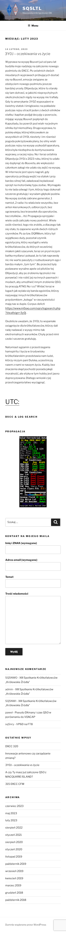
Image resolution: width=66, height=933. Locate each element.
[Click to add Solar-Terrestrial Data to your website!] (33, 506)
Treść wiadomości (16, 593)
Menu (35, 25)
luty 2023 (11, 820)
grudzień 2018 (14, 892)
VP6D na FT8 (24, 724)
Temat (9, 577)
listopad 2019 (13, 856)
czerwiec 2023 (14, 806)
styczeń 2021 (13, 834)
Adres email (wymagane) (21, 560)
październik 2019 (15, 863)
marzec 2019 (13, 885)
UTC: (12, 402)
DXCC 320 (11, 746)
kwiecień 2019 (14, 878)
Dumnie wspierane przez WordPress (25, 924)
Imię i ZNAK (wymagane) (21, 543)
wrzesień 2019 (14, 871)
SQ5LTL (32, 8)
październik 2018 (15, 900)
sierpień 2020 (14, 842)
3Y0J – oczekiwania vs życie (27, 54)
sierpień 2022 (14, 827)
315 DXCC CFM (14, 784)
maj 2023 (11, 813)
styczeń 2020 (13, 849)
